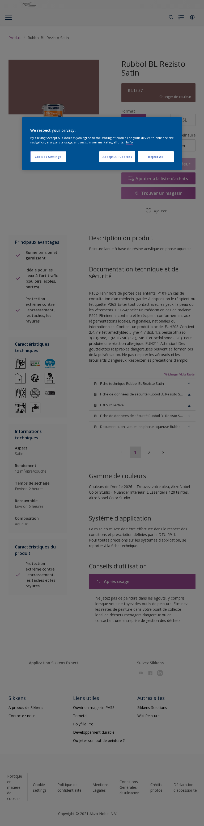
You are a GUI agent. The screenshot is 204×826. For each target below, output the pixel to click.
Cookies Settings (48, 157)
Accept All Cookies (117, 157)
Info (129, 142)
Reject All (155, 157)
